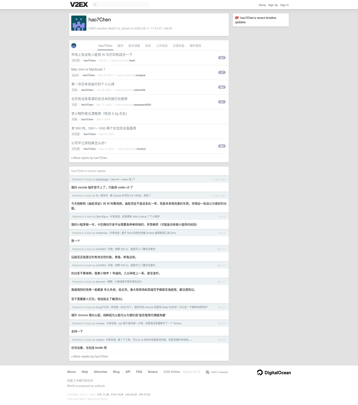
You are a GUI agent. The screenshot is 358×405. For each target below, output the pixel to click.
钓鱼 (74, 119)
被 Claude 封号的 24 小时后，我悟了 (130, 195)
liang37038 (102, 307)
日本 (74, 89)
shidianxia (102, 232)
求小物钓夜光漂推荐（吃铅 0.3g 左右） (100, 113)
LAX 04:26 (131, 394)
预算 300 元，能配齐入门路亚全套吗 (135, 249)
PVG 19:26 (117, 394)
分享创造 (115, 216)
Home (262, 5)
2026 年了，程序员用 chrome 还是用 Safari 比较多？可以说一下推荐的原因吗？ (164, 307)
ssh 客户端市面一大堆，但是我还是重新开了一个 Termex (150, 323)
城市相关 (195, 45)
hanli (132, 60)
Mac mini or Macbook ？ (89, 69)
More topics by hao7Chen (90, 158)
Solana (153, 372)
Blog (116, 372)
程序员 (104, 195)
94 (222, 146)
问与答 (76, 60)
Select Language (218, 371)
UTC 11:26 (103, 394)
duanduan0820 (142, 104)
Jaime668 (139, 90)
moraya (100, 323)
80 (222, 87)
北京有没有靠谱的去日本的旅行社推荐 (99, 98)
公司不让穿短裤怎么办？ (89, 142)
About (71, 372)
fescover (100, 281)
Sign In (284, 5)
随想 (110, 281)
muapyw (140, 75)
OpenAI (115, 179)
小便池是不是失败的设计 (128, 281)
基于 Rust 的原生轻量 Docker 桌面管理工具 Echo (149, 232)
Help (85, 372)
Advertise (100, 372)
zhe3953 (101, 249)
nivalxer (141, 149)
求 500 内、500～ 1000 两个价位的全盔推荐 (103, 128)
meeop (100, 339)
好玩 (148, 45)
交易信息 (179, 45)
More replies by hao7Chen (91, 356)
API (128, 372)
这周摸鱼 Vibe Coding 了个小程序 (141, 216)
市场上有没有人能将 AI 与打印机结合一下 (101, 54)
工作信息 (162, 45)
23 (222, 57)
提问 (120, 45)
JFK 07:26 (144, 394)
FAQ (139, 372)
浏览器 (114, 307)
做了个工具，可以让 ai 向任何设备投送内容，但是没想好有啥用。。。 (155, 339)
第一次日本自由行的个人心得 (92, 84)
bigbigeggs (102, 179)
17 (222, 72)
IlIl (97, 195)
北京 (74, 104)
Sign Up (273, 5)
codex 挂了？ (128, 179)
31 (222, 102)
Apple (75, 75)
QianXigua (102, 216)
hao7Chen (105, 45)
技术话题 (134, 45)
